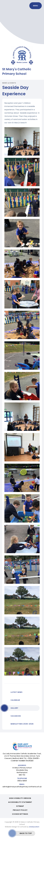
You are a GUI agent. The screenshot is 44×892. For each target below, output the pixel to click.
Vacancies (16, 716)
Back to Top (26, 833)
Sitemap (20, 806)
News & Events (9, 83)
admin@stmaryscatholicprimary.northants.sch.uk (22, 787)
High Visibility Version (20, 798)
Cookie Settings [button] (20, 814)
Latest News (16, 692)
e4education (34, 827)
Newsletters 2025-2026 (22, 724)
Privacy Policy (20, 810)
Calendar (15, 700)
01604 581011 (22, 781)
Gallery (14, 708)
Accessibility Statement (20, 802)
